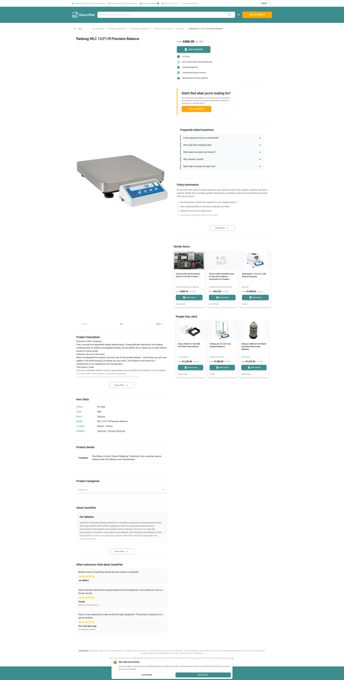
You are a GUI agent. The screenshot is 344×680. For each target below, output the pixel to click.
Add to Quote (196, 49)
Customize (146, 675)
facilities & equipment (117, 29)
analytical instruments (163, 29)
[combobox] (266, 3)
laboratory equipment (139, 29)
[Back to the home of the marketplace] (83, 15)
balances (180, 29)
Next (158, 324)
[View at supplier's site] (114, 426)
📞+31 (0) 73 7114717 (170, 3)
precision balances (116, 431)
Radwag (101, 416)
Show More (119, 385)
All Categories (98, 29)
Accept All (203, 675)
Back (80, 29)
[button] (121, 490)
